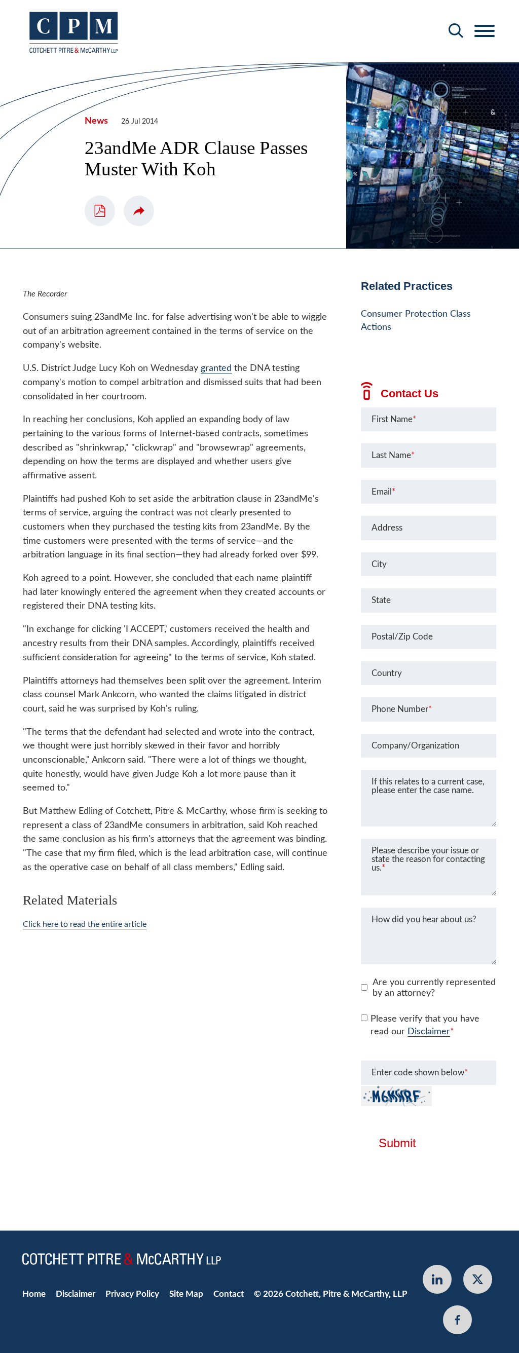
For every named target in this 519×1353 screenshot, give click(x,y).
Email (383, 491)
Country (387, 673)
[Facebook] (457, 1319)
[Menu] (484, 31)
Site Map (186, 1294)
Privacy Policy (132, 1294)
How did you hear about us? (424, 919)
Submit (397, 1143)
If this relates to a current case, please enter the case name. (428, 786)
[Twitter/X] (477, 1279)
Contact (228, 1294)
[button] (139, 211)
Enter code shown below (420, 1072)
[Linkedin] (437, 1279)
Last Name (393, 455)
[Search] (456, 30)
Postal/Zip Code (402, 636)
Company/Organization (415, 745)
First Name (394, 419)
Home (34, 1294)
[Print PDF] (100, 211)
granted (216, 368)
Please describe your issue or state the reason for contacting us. (428, 859)
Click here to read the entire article (84, 924)
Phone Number (402, 709)
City (379, 564)
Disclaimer (428, 1031)
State (381, 600)
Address (387, 527)
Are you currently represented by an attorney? (434, 988)
